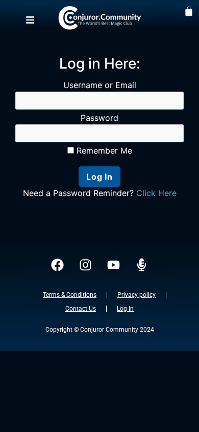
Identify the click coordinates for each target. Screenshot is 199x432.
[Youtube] (114, 265)
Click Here (156, 193)
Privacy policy (136, 294)
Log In (125, 308)
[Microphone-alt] (142, 265)
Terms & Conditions (69, 294)
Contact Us (80, 308)
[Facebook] (57, 265)
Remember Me (103, 150)
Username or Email (99, 85)
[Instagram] (85, 265)
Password (99, 118)
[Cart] (189, 10)
